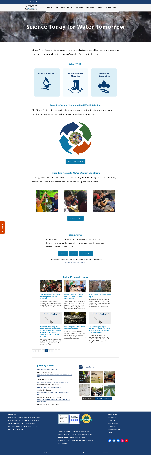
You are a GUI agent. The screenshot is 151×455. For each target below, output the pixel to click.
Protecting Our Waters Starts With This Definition (74, 328)
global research (13, 423)
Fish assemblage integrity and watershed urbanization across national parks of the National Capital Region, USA (99, 329)
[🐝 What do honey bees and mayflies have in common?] (97, 377)
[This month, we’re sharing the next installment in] (110, 377)
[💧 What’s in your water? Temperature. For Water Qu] (84, 377)
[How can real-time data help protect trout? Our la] (97, 390)
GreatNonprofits (87, 440)
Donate (73, 254)
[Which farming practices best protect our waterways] (110, 390)
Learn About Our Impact (75, 162)
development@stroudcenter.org (75, 262)
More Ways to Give (114, 429)
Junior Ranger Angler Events (47, 369)
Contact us (105, 452)
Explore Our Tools (76, 218)
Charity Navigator (72, 440)
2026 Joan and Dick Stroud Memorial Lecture (52, 382)
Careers (110, 432)
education (21, 423)
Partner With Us (86, 254)
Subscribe (63, 254)
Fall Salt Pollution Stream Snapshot (50, 387)
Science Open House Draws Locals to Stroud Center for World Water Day (73, 297)
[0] (126, 7)
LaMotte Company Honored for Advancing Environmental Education (50, 297)
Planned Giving (113, 423)
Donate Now (112, 417)
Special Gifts (112, 426)
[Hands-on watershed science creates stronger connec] (84, 390)
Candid (63, 440)
